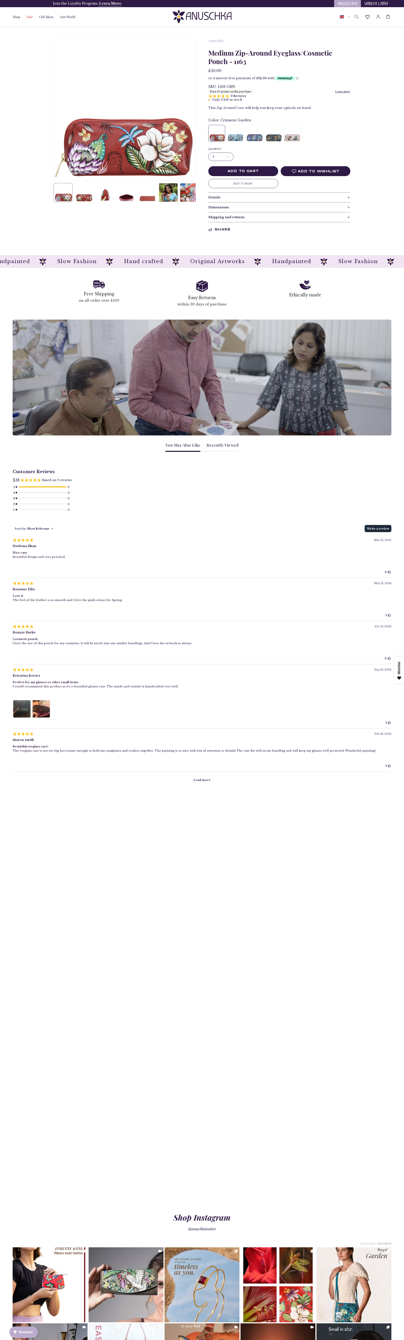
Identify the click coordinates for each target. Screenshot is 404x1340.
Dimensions (218, 207)
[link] (50, 1284)
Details (214, 197)
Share (222, 230)
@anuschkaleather (202, 1229)
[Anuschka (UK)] (202, 17)
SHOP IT (50, 1285)
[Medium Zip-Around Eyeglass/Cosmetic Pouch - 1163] (63, 192)
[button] (46, 16)
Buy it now (243, 183)
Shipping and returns (226, 217)
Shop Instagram (202, 1217)
